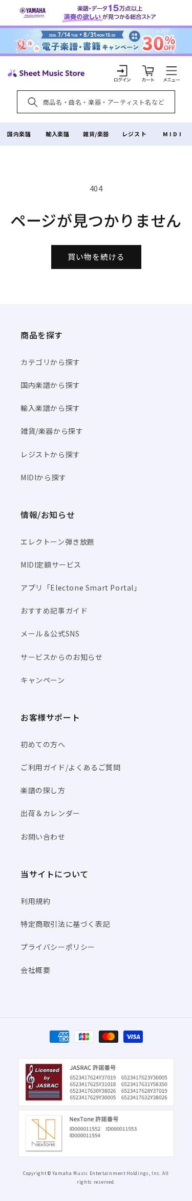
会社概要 (35, 970)
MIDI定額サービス (50, 564)
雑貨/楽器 (96, 134)
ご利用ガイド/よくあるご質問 (70, 767)
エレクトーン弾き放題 (57, 541)
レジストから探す (50, 454)
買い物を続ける (96, 256)
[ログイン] (122, 70)
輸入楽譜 (57, 134)
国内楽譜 (19, 134)
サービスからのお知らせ (61, 657)
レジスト (134, 134)
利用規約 (35, 901)
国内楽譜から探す (50, 385)
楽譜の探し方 (43, 790)
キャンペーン (42, 680)
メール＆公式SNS (49, 633)
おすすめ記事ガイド (54, 610)
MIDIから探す (43, 477)
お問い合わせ (43, 836)
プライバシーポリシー (57, 947)
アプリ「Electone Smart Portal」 (80, 587)
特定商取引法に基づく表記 (65, 924)
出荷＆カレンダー (50, 813)
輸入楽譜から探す (50, 408)
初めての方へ (43, 744)
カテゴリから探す (50, 362)
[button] (171, 70)
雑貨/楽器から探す (51, 431)
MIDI (173, 134)
